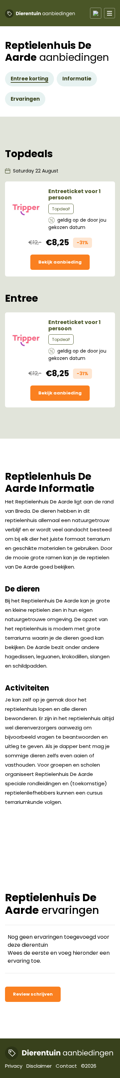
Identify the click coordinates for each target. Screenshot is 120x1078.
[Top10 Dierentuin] (59, 1053)
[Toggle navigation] (95, 13)
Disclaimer (39, 1065)
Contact (66, 1065)
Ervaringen (25, 98)
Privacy (13, 1065)
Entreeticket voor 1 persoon (74, 194)
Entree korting (29, 78)
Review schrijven (33, 994)
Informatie (76, 78)
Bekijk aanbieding (60, 262)
